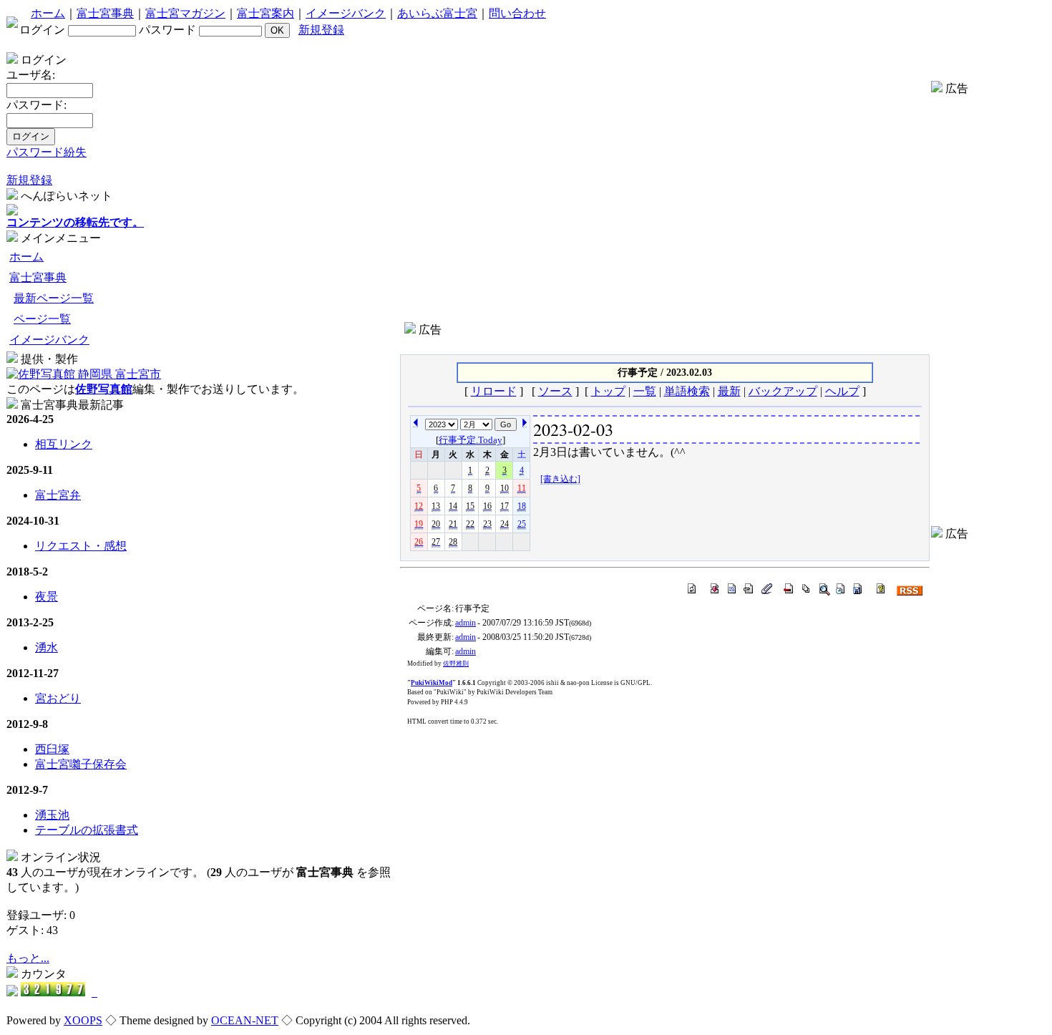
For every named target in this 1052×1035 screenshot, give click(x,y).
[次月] (415, 420)
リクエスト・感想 (81, 546)
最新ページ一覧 (54, 298)
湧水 (46, 647)
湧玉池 (52, 815)
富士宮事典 (105, 13)
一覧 (644, 391)
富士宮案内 (265, 13)
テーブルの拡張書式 (86, 830)
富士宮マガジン (185, 13)
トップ (608, 391)
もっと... (27, 958)
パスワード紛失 (46, 152)
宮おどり (58, 698)
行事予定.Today (470, 439)
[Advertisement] (664, 343)
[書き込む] (560, 479)
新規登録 (321, 30)
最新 (729, 391)
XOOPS (83, 1020)
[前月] (524, 420)
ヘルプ (842, 391)
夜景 (46, 597)
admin (465, 623)
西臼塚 (52, 749)
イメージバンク (346, 13)
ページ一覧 (42, 319)
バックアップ (783, 391)
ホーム (48, 13)
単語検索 (687, 391)
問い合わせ (517, 13)
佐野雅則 (456, 663)
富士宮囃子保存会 (81, 764)
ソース (555, 391)
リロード (494, 391)
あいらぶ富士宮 (437, 13)
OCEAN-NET (244, 1020)
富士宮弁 (58, 495)
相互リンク (63, 444)
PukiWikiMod (431, 682)
